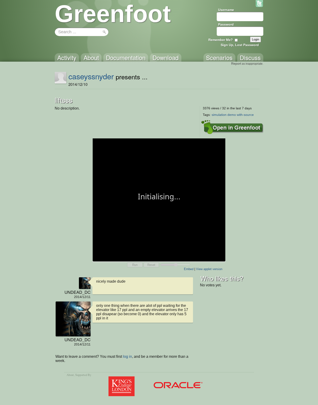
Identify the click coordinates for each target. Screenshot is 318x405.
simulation (219, 115)
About (70, 375)
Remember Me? (220, 40)
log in (127, 356)
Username (226, 10)
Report (236, 63)
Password (226, 24)
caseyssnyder (91, 76)
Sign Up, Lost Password (240, 45)
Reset (151, 265)
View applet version (209, 269)
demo (231, 115)
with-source (245, 115)
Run (135, 265)
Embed (188, 269)
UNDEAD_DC (77, 292)
